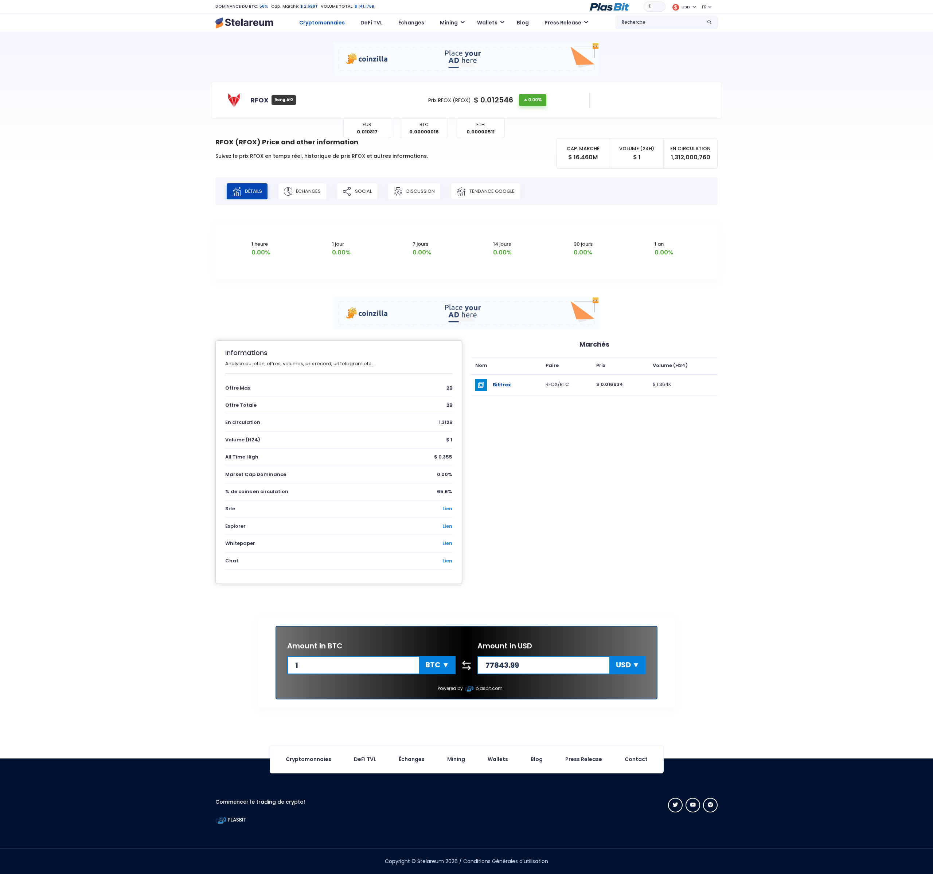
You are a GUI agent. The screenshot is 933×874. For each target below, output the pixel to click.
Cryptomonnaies (322, 22)
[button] (609, 6)
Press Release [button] (562, 22)
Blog (523, 22)
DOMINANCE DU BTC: (236, 6)
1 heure (259, 244)
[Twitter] (675, 805)
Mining (456, 759)
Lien (447, 508)
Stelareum (430, 861)
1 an (659, 244)
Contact (636, 759)
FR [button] (704, 7)
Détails (253, 190)
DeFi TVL (371, 22)
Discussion (420, 190)
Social (363, 190)
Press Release (583, 759)
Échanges (411, 22)
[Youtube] (693, 805)
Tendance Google (491, 190)
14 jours (502, 244)
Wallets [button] (487, 22)
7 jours (420, 244)
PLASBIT (236, 819)
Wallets (498, 759)
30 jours (583, 244)
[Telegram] (710, 805)
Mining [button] (449, 22)
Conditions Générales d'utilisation (505, 861)
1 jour (338, 244)
